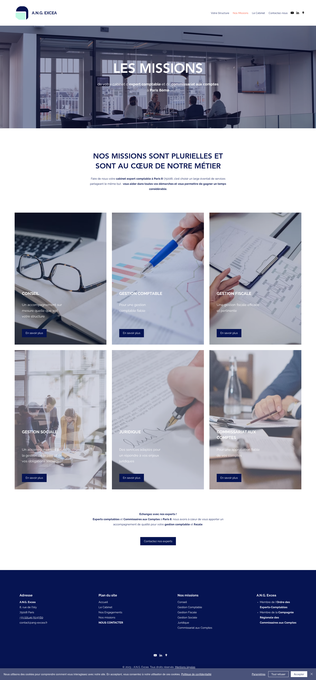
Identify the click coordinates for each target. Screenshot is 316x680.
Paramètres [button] (258, 674)
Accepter (299, 674)
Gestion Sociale (187, 617)
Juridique (183, 622)
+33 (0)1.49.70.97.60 (31, 617)
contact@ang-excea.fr (33, 622)
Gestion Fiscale (187, 612)
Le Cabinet (105, 607)
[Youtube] (292, 13)
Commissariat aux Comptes (195, 627)
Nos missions (107, 617)
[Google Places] (303, 13)
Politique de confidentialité (196, 674)
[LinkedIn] (298, 13)
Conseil (182, 602)
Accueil (103, 602)
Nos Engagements (110, 612)
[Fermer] (311, 674)
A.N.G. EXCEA (44, 12)
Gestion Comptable (190, 607)
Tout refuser (278, 674)
